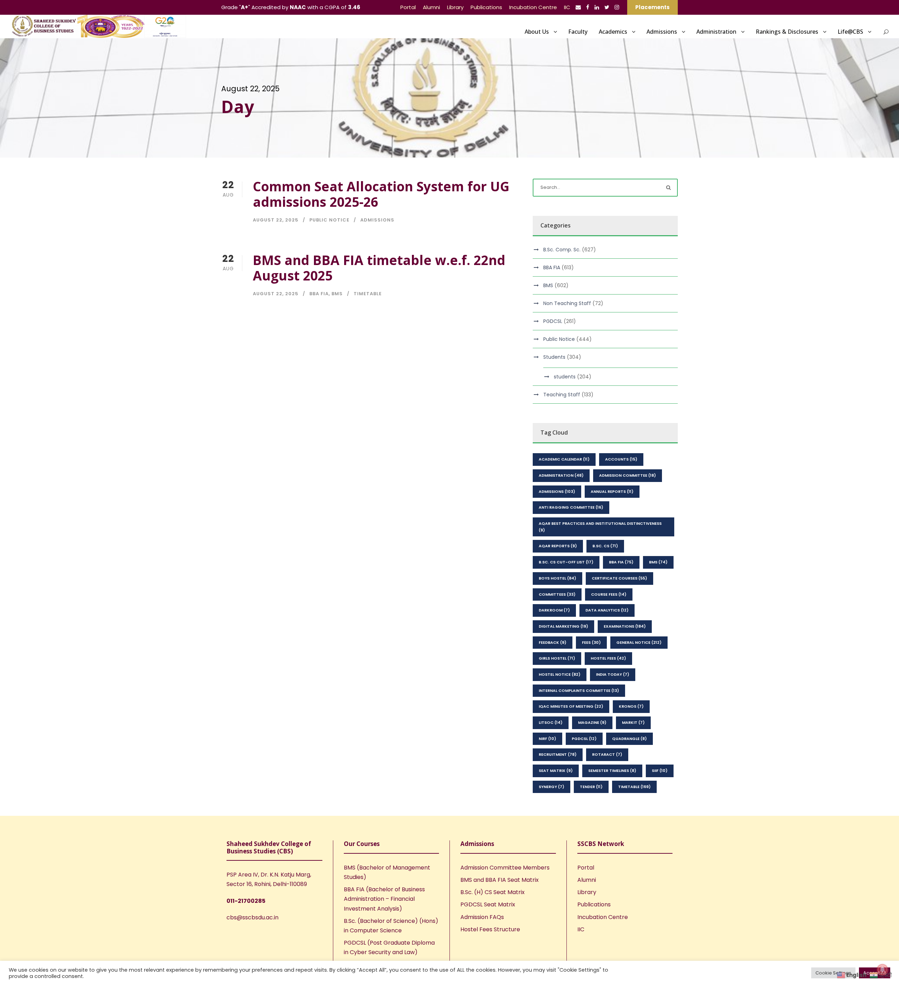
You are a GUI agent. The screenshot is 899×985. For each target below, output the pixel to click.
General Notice (639, 642)
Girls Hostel (557, 658)
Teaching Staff (561, 394)
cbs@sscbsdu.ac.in (252, 917)
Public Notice (329, 220)
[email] (578, 7)
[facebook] (587, 7)
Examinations (625, 626)
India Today (612, 674)
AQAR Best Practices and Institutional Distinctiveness (600, 527)
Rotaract (607, 754)
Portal (408, 7)
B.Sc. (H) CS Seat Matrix (492, 892)
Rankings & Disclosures (787, 31)
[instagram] (617, 7)
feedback (552, 642)
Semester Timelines (612, 770)
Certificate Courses (619, 578)
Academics (613, 31)
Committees (557, 594)
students (565, 376)
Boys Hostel (557, 578)
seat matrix (556, 770)
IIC (567, 7)
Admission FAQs (482, 917)
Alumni (431, 7)
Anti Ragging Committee (571, 507)
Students (554, 357)
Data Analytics (607, 610)
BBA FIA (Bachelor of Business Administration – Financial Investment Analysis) (384, 898)
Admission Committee (627, 475)
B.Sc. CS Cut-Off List (566, 562)
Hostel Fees (608, 658)
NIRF (547, 738)
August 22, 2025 (275, 220)
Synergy (551, 786)
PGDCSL (552, 321)
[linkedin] (597, 7)
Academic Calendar (564, 459)
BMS (337, 293)
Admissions (662, 31)
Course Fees (608, 594)
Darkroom (554, 610)
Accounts (621, 459)
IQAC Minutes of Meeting (571, 706)
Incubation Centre (533, 7)
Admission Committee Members (505, 868)
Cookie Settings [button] (833, 973)
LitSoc (551, 722)
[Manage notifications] (882, 969)
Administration (716, 31)
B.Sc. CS (605, 546)
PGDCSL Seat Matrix (487, 904)
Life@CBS (850, 31)
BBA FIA (319, 293)
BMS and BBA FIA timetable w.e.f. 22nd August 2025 (379, 267)
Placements (652, 7)
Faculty (578, 31)
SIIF (660, 770)
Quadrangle (629, 738)
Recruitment (558, 754)
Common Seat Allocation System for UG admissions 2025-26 (381, 194)
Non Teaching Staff (567, 303)
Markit (633, 722)
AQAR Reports (558, 546)
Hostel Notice (559, 674)
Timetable (368, 293)
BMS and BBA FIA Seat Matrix (499, 880)
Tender (591, 786)
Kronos (631, 706)
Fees (591, 642)
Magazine (592, 722)
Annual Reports (612, 491)
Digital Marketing (563, 626)
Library (455, 7)
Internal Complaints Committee (579, 690)
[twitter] (606, 7)
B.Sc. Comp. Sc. (561, 249)
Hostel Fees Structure (490, 929)
